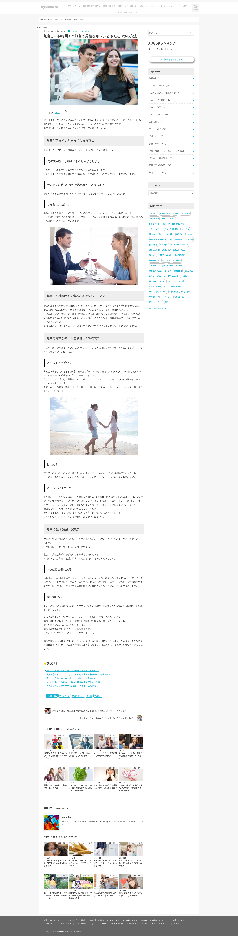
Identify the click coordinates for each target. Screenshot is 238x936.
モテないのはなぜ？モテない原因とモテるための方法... (72, 686)
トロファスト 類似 (168, 219)
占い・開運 (82, 6)
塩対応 (175, 213)
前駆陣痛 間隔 (154, 260)
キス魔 (164, 250)
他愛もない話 (179, 297)
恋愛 (90, 696)
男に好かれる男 (155, 234)
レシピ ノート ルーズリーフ (159, 224)
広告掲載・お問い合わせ (137, 924)
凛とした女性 (154, 250)
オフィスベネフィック (160, 924)
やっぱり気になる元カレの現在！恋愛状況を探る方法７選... (74, 682)
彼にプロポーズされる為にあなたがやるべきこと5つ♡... (72, 670)
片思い (98, 696)
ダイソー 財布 (168, 234)
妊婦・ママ (133, 12)
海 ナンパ (152, 255)
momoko (66, 817)
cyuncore (49, 6)
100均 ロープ (154, 297)
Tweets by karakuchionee (159, 308)
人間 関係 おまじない (157, 266)
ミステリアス (185, 213)
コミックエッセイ (152, 6)
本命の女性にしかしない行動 (179, 292)
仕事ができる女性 (165, 255)
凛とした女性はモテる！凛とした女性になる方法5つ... (71, 678)
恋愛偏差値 (178, 271)
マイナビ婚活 (154, 219)
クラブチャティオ (155, 229)
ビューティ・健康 (180, 6)
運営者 (176, 924)
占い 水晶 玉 (173, 250)
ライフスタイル (166, 6)
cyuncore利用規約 (98, 924)
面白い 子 (186, 276)
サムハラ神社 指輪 (171, 229)
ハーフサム (185, 229)
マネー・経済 (122, 12)
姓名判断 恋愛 (179, 255)
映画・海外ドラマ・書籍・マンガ (115, 6)
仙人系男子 (153, 245)
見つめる (188, 234)
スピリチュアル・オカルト (164, 93)
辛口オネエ (157, 172)
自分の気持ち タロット (157, 239)
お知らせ (155, 78)
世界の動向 (156, 122)
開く (57, 113)
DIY (166, 302)
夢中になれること (155, 302)
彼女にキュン (79, 696)
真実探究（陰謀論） (94, 6)
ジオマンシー (172, 281)
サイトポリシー (116, 924)
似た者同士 (189, 271)
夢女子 (183, 250)
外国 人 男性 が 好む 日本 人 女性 (181, 239)
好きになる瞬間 (178, 224)
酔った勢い (175, 245)
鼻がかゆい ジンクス (156, 281)
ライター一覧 (81, 924)
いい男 (181, 281)
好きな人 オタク (174, 276)
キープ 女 (184, 245)
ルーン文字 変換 (155, 286)
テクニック (65, 696)
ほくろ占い (153, 213)
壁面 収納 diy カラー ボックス (160, 271)
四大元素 (179, 234)
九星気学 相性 (165, 213)
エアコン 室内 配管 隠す (172, 286)
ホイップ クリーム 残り (158, 292)
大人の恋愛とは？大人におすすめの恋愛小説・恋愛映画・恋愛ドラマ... (79, 674)
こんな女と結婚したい (157, 276)
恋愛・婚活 (72, 6)
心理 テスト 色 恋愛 (174, 266)
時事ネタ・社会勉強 (137, 6)
